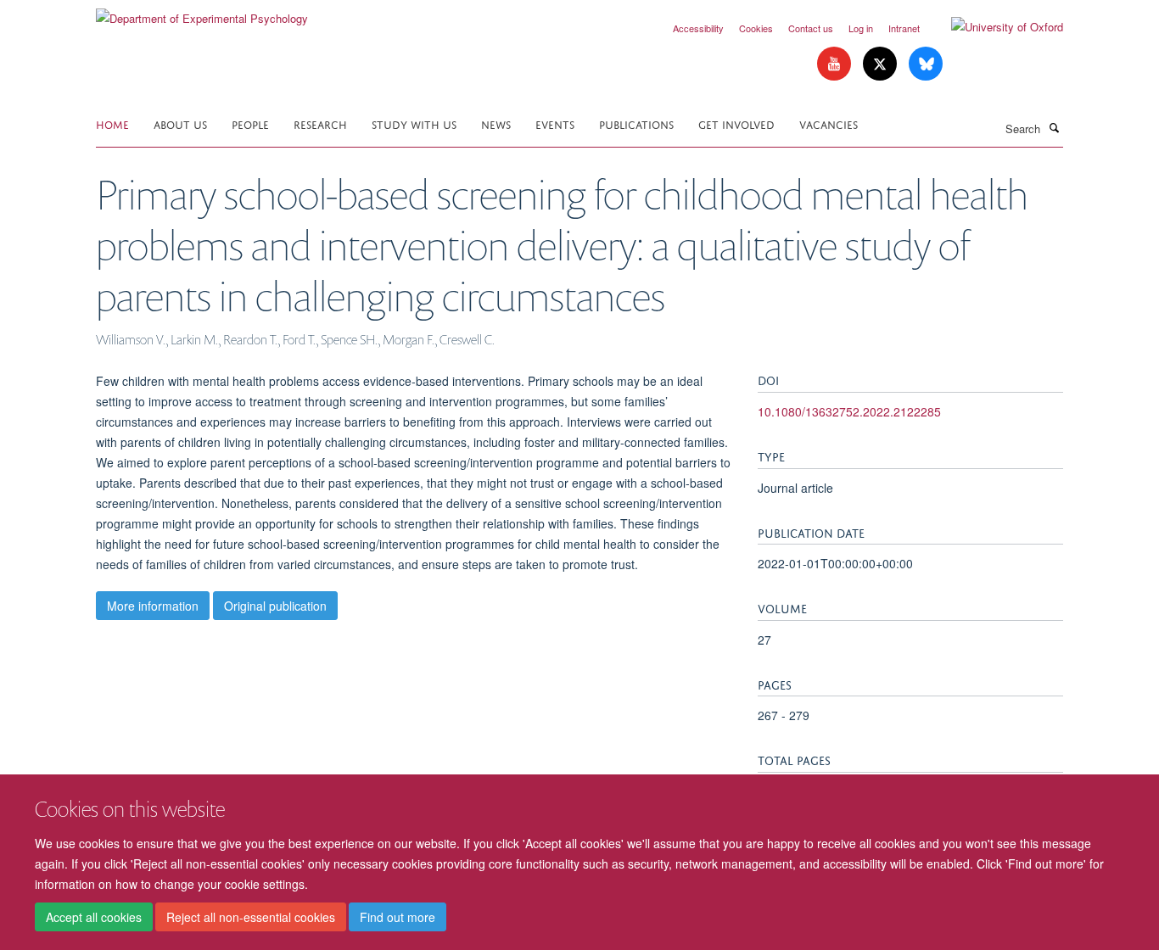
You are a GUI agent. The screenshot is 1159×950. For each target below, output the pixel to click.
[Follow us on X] (881, 64)
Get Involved (736, 123)
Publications (636, 123)
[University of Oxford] (994, 27)
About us (180, 123)
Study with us (414, 123)
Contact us (810, 28)
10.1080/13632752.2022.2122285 (849, 411)
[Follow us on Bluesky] (926, 64)
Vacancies (828, 123)
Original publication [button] (275, 605)
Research (320, 123)
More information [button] (153, 605)
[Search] (1053, 127)
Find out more (397, 916)
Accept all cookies (94, 916)
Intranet (904, 28)
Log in (860, 28)
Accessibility (698, 28)
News (496, 123)
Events (554, 123)
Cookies (756, 28)
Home (112, 123)
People (250, 123)
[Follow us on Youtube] (835, 64)
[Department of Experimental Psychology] (202, 12)
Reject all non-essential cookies (250, 916)
